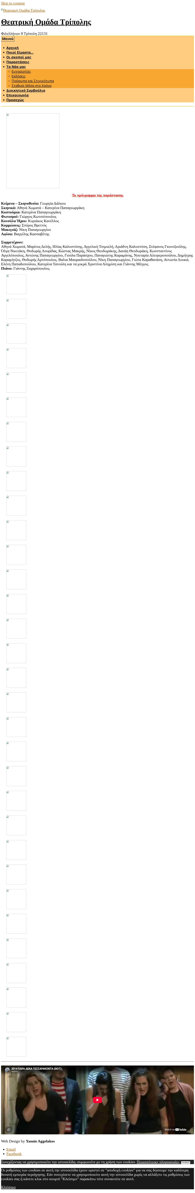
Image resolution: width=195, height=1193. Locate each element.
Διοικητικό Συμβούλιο (25, 90)
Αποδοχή (185, 1163)
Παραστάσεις (17, 62)
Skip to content (13, 3)
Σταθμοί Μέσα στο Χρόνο (31, 85)
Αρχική (12, 47)
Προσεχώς (15, 100)
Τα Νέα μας (16, 66)
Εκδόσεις (19, 76)
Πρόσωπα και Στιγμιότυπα (33, 81)
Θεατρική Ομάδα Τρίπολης (46, 22)
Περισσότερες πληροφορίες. (158, 1162)
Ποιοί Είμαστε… (19, 52)
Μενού (7, 38)
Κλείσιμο (8, 1187)
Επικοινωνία (17, 95)
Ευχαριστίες (21, 71)
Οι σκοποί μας (18, 57)
